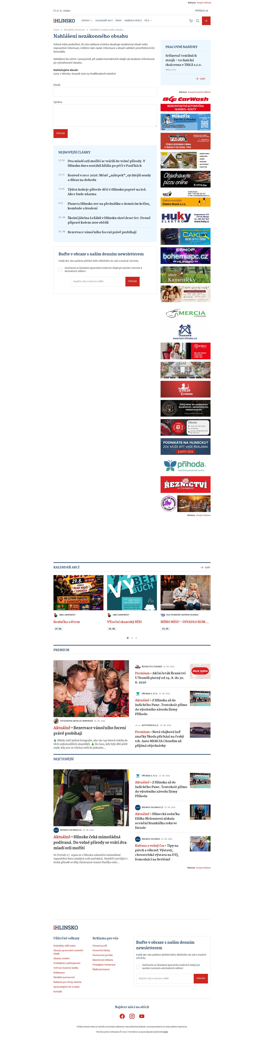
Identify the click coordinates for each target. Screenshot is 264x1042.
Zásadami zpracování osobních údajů (105, 530)
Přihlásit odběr (97, 543)
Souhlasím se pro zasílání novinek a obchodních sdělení (99, 531)
